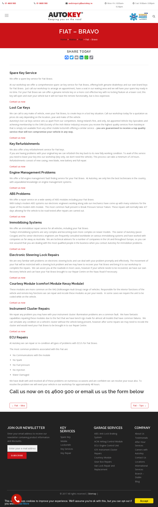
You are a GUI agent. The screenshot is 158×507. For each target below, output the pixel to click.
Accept (144, 501)
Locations (140, 461)
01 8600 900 (41, 3)
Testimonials (141, 437)
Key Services (66, 448)
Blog (137, 481)
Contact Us (140, 457)
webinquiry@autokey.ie (80, 3)
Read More (22, 503)
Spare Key (65, 437)
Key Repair (65, 453)
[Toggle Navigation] (6, 15)
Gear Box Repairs (103, 461)
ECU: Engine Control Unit (106, 445)
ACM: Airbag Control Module (108, 441)
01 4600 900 (10, 3)
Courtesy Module (102, 457)
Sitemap (92, 493)
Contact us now (17, 101)
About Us (139, 433)
